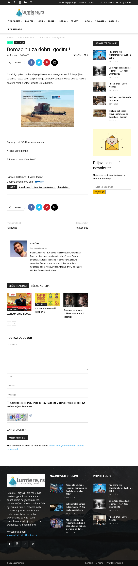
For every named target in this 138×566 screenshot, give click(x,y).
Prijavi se (99, 191)
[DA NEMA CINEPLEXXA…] (19, 302)
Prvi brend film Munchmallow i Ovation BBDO (120, 55)
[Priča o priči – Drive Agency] (99, 87)
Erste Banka (24, 187)
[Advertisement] (91, 12)
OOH (40, 21)
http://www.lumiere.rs (38, 248)
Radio (62, 21)
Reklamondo (15, 29)
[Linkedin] (25, 2)
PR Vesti (75, 21)
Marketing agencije (67, 2)
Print (51, 21)
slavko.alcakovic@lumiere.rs (22, 535)
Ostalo (113, 21)
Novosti (99, 21)
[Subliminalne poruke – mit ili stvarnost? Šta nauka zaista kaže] (56, 507)
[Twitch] (30, 2)
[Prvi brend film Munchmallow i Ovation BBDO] (99, 55)
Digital (29, 21)
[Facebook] (14, 2)
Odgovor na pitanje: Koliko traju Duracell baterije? (73, 313)
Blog (87, 21)
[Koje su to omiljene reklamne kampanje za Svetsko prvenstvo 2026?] (56, 488)
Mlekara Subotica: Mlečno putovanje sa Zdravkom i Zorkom (118, 114)
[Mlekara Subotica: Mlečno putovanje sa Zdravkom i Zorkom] (99, 113)
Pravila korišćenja (115, 562)
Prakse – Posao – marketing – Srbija (115, 2)
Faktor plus (82, 227)
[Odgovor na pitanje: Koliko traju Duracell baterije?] (75, 300)
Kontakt (92, 2)
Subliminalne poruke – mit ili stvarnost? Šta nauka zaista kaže (76, 507)
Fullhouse (12, 227)
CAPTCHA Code (15, 429)
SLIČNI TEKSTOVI (18, 286)
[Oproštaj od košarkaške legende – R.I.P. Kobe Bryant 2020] (99, 71)
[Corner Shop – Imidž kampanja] (47, 299)
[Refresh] (31, 415)
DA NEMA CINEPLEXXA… (19, 314)
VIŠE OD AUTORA (40, 286)
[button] (9, 2)
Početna (10, 37)
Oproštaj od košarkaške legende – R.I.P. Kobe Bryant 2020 (120, 71)
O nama (82, 2)
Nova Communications (44, 187)
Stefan (13, 55)
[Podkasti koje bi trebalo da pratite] (99, 100)
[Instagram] (19, 2)
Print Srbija (30, 37)
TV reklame (14, 21)
